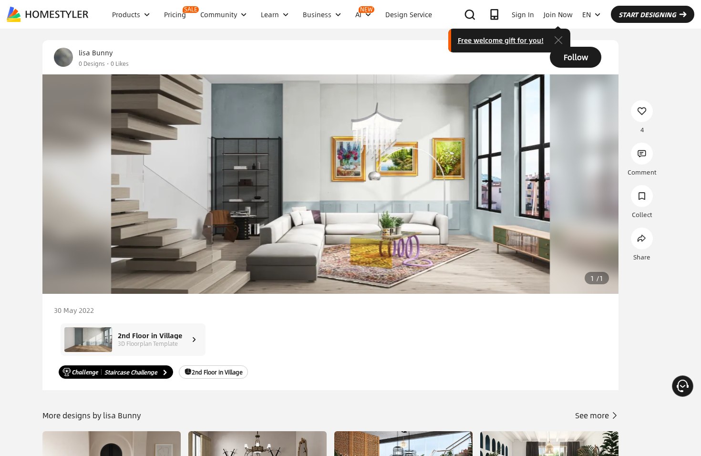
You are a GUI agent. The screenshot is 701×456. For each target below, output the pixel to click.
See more (593, 415)
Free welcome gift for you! (501, 40)
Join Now (558, 14)
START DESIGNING (647, 14)
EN (586, 14)
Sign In (523, 14)
